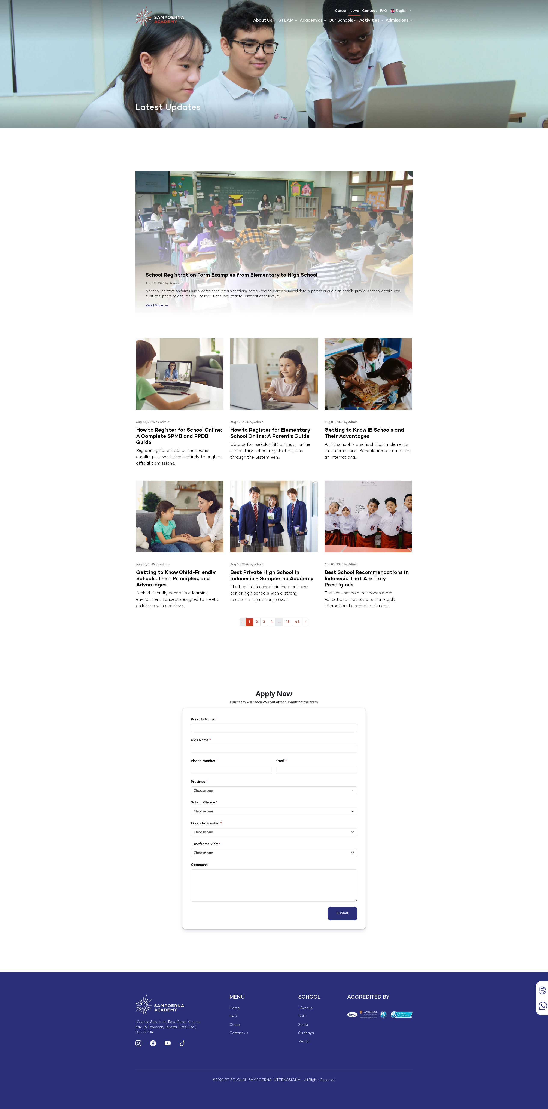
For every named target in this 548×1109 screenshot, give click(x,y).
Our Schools (341, 20)
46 (297, 622)
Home (234, 1008)
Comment (199, 865)
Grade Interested (205, 823)
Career (340, 11)
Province (199, 782)
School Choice (204, 803)
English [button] (401, 11)
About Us (262, 20)
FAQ (383, 11)
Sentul (303, 1025)
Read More (155, 305)
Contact (369, 11)
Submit (342, 913)
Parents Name (204, 719)
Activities (369, 20)
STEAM (286, 20)
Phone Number (204, 761)
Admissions (397, 20)
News (354, 11)
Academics (311, 20)
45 (287, 622)
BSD (302, 1016)
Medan (304, 1041)
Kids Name (201, 740)
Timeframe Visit (205, 844)
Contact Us (238, 1033)
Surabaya (306, 1033)
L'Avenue (305, 1008)
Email (281, 761)
